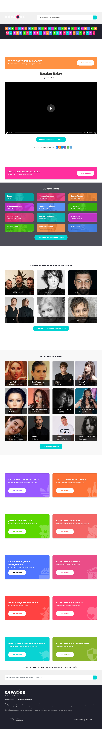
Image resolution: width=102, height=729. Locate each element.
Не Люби (82, 384)
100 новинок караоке (51, 446)
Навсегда (12, 411)
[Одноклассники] (59, 147)
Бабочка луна (44, 208)
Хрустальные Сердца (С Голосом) (20, 439)
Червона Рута (76, 198)
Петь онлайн (85, 63)
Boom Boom (75, 208)
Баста (77, 292)
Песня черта (43, 198)
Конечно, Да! (36, 411)
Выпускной (11, 198)
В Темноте (75, 229)
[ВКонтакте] (57, 147)
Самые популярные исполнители (51, 265)
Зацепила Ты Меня (62, 439)
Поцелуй (10, 208)
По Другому (60, 411)
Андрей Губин (80, 320)
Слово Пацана (76, 219)
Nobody (58, 384)
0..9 (7, 33)
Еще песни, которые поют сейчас (51, 237)
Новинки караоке (51, 356)
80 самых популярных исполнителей (51, 328)
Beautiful (10, 229)
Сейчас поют (51, 189)
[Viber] (65, 147)
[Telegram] (71, 147)
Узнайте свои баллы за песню (51, 139)
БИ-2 (13, 320)
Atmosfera (42, 219)
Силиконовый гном (14, 219)
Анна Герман (48, 320)
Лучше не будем (37, 384)
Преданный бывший (15, 384)
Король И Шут (17, 292)
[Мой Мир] (62, 147)
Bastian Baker (51, 73)
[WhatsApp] (68, 147)
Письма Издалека (45, 229)
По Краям (35, 439)
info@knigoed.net (16, 720)
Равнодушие (83, 439)
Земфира (47, 292)
